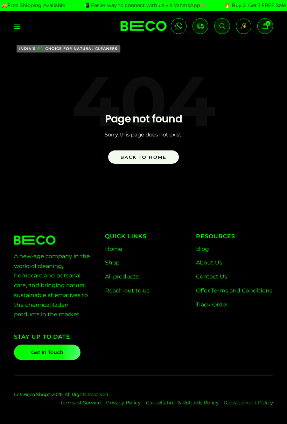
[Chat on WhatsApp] (179, 26)
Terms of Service (80, 403)
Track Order (212, 304)
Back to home (143, 157)
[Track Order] (200, 26)
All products (122, 276)
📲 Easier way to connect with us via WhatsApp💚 (145, 5)
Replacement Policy (248, 403)
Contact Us (211, 276)
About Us (209, 262)
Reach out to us (127, 290)
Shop (112, 262)
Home (113, 249)
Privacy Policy (123, 403)
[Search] (222, 26)
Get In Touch (47, 352)
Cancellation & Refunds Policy (182, 403)
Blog (202, 249)
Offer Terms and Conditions (234, 290)
